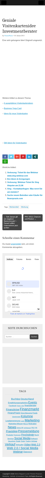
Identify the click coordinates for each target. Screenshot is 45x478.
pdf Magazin (27, 428)
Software (34, 439)
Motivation (32, 424)
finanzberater (30, 405)
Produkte (9, 435)
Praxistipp (12, 431)
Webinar (18, 451)
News (12, 427)
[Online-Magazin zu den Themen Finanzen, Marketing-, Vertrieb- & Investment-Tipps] (22, 9)
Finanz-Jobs (20, 405)
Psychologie (27, 434)
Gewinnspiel (16, 416)
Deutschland (27, 399)
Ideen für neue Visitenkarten (16, 114)
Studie (18, 441)
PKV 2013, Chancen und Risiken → (33, 218)
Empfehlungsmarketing (18, 403)
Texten (23, 441)
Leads (22, 421)
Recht (36, 435)
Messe (25, 424)
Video (27, 444)
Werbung (24, 207)
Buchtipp (15, 399)
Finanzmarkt (29, 409)
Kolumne (27, 416)
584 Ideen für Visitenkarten (15, 143)
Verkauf (10, 444)
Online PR (20, 428)
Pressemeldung (28, 431)
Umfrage (34, 441)
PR (36, 428)
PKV (33, 428)
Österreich (27, 452)
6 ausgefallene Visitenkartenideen (18, 103)
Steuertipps (11, 441)
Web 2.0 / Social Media (22, 448)
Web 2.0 (35, 444)
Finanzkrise (12, 409)
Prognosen (17, 435)
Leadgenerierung (13, 421)
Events (32, 402)
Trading (28, 441)
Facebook (12, 406)
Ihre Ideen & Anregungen (18, 179)
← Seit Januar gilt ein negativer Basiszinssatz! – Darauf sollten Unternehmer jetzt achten (11, 222)
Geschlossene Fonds (29, 413)
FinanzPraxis (8, 36)
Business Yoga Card (12, 108)
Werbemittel (14, 207)
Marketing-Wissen (16, 424)
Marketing (32, 420)
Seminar (10, 439)
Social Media (22, 438)
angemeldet (16, 244)
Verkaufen (20, 445)
